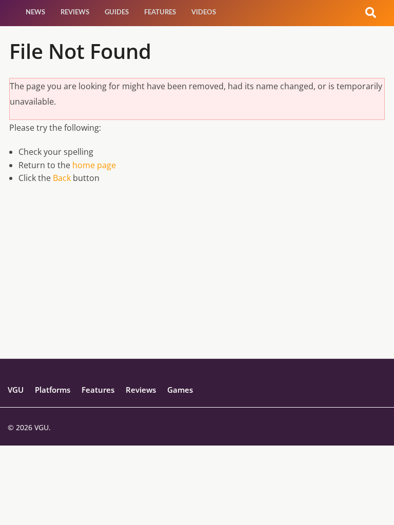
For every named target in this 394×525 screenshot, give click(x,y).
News (35, 12)
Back (62, 178)
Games (180, 390)
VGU (16, 390)
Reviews (75, 12)
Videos (203, 12)
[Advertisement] (197, 286)
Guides (117, 12)
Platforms (52, 390)
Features (160, 12)
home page (94, 165)
